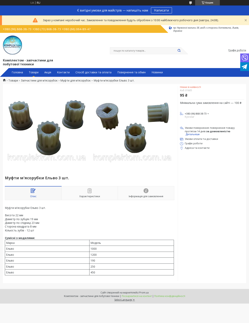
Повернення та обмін (131, 72)
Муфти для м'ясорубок (75, 80)
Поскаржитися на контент (137, 296)
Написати (161, 10)
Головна (17, 72)
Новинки (157, 72)
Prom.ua (144, 292)
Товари (34, 72)
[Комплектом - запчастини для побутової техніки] (12, 45)
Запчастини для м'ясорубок (39, 80)
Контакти (63, 72)
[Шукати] (179, 50)
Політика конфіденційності (169, 296)
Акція (47, 72)
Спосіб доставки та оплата (93, 72)
